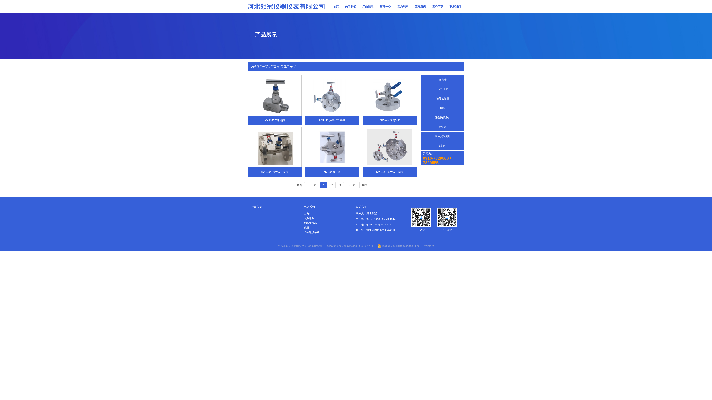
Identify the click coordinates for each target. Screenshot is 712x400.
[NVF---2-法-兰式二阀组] (390, 146)
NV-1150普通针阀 (274, 120)
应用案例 (420, 6)
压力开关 (443, 89)
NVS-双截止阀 (332, 172)
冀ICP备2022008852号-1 (358, 245)
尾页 (364, 185)
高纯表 (443, 126)
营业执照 (429, 245)
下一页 (351, 185)
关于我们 (350, 6)
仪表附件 (443, 145)
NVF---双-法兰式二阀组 (274, 172)
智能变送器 (442, 98)
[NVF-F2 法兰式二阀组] (332, 95)
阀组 (293, 66)
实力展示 (402, 6)
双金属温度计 (443, 136)
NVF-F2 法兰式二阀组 (332, 120)
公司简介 (256, 206)
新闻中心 (385, 6)
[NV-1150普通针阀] (275, 95)
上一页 (313, 185)
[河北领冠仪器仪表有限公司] (286, 6)
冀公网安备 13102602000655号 (400, 245)
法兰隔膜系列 (443, 117)
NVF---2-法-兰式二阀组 (389, 172)
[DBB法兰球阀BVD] (390, 95)
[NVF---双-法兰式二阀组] (275, 146)
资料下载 (437, 6)
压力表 (443, 79)
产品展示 (368, 6)
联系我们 (455, 6)
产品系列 (309, 206)
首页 (336, 6)
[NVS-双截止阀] (332, 146)
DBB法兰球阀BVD (389, 120)
